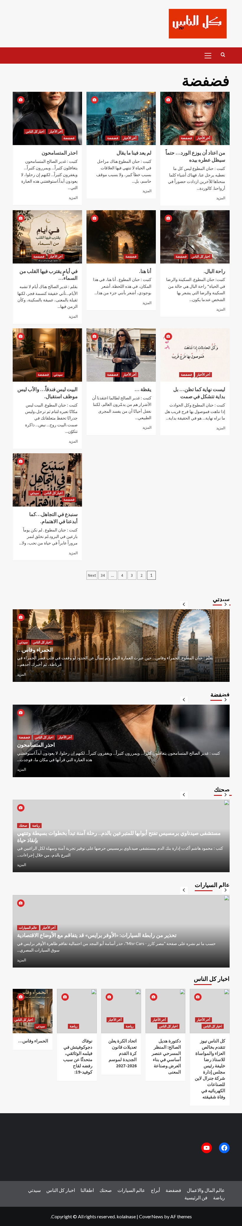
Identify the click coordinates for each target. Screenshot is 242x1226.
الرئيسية (192, 1197)
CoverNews (151, 1216)
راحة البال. (214, 271)
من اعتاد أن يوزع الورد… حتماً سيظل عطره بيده (195, 156)
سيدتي (58, 374)
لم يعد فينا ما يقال (134, 153)
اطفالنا (87, 1190)
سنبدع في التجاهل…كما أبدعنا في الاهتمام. (53, 518)
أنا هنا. (145, 271)
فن (204, 1197)
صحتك (23, 832)
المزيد (73, 197)
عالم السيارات (28, 921)
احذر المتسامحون (60, 153)
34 (103, 575)
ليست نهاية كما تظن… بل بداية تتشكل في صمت (199, 393)
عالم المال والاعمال (31, 642)
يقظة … (143, 389)
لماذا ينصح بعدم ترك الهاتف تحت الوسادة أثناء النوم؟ (73, 840)
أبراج (155, 1190)
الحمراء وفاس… (33, 1041)
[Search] (223, 55)
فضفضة (68, 138)
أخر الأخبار (56, 131)
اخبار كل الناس (35, 131)
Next (92, 575)
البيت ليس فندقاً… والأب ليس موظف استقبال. (47, 393)
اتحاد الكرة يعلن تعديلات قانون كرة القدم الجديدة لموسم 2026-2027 (122, 1053)
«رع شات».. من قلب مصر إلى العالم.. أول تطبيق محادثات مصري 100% (95, 649)
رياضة (73, 1026)
